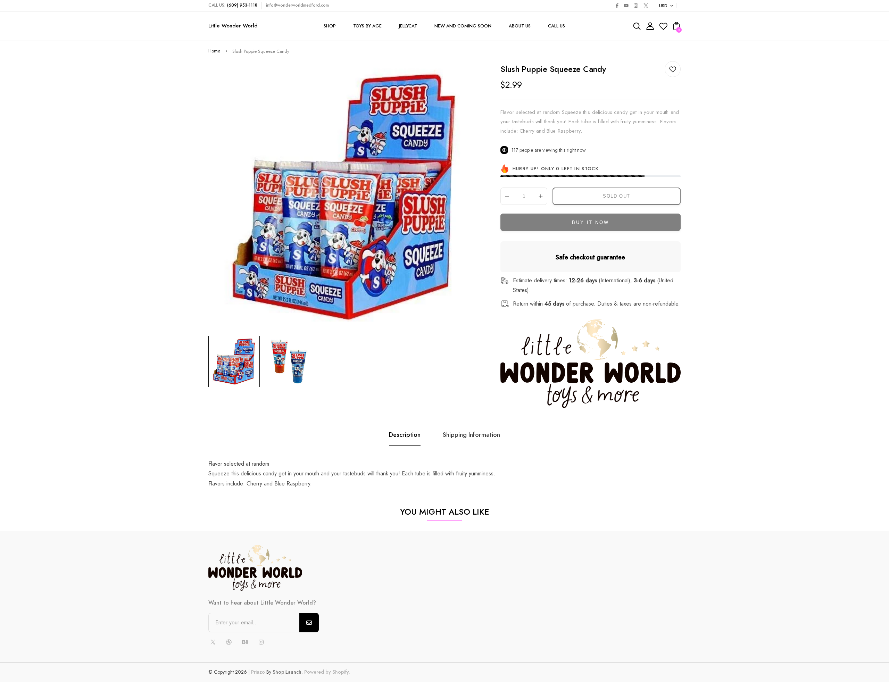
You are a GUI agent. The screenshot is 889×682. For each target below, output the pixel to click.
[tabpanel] (235, 361)
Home (214, 51)
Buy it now (590, 222)
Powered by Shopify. (326, 671)
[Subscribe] (309, 622)
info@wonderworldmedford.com (297, 5)
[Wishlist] (663, 28)
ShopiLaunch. (288, 671)
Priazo (258, 671)
